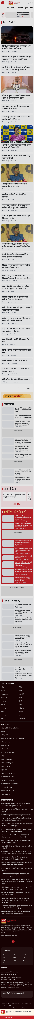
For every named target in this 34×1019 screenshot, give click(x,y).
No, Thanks (8, 1017)
